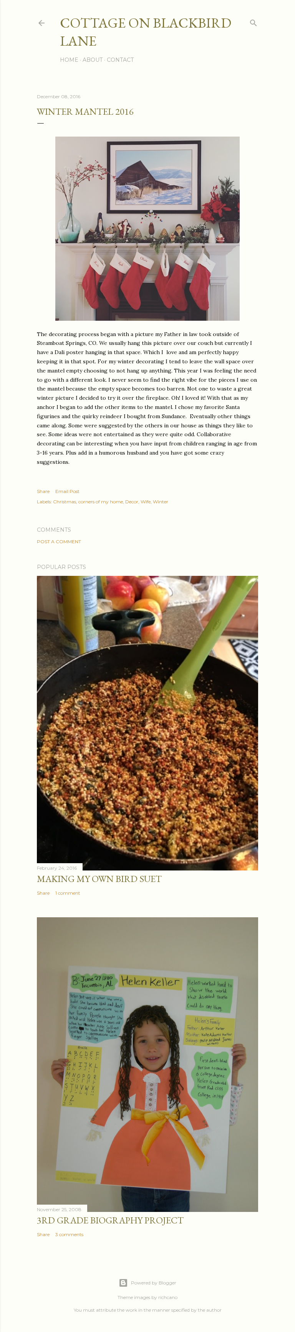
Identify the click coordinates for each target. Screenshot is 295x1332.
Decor (131, 501)
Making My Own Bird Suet (99, 879)
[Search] (253, 21)
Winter (160, 501)
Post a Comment (59, 541)
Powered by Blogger (153, 1283)
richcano (167, 1297)
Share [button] (43, 491)
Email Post (67, 491)
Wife (146, 501)
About (93, 59)
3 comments (69, 1234)
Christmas (64, 501)
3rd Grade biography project (110, 1220)
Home (69, 59)
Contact (120, 59)
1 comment (67, 893)
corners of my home (100, 501)
